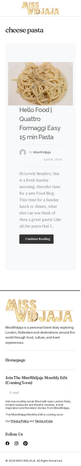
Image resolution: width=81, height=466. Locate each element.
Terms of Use (44, 421)
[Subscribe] (71, 392)
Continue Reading (37, 238)
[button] (7, 8)
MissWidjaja (42, 152)
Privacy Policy (20, 421)
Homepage (15, 360)
